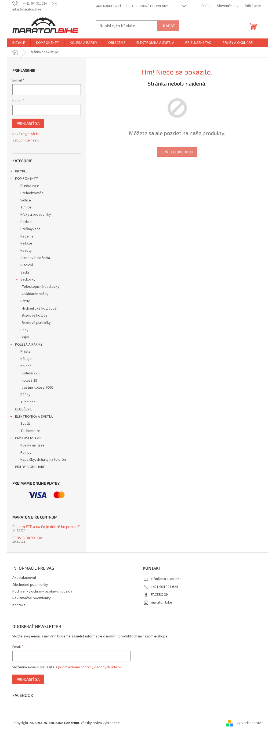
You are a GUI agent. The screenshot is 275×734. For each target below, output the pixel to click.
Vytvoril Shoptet (250, 723)
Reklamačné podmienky (31, 598)
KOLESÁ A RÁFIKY (28, 344)
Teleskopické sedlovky (40, 286)
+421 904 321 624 (164, 587)
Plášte (25, 351)
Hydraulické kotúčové (39, 308)
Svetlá (25, 423)
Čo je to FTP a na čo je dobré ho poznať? (46, 526)
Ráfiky (25, 395)
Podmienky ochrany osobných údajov (42, 591)
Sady (24, 330)
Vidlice (25, 200)
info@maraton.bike (166, 578)
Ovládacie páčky (35, 294)
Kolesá (25, 366)
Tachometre (30, 431)
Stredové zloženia (35, 258)
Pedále (26, 222)
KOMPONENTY (26, 178)
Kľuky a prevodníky (35, 214)
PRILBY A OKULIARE (30, 467)
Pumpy (25, 452)
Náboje (26, 358)
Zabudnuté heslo (25, 140)
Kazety (26, 250)
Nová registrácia (25, 134)
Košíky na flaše (32, 445)
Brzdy (25, 301)
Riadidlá (26, 265)
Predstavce (29, 186)
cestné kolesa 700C (37, 387)
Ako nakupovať (108, 6)
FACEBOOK (159, 594)
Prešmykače (30, 229)
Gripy (24, 337)
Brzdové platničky (36, 322)
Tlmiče (25, 207)
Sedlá (25, 272)
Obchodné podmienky (150, 6)
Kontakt (18, 605)
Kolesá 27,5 (31, 373)
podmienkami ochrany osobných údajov (90, 667)
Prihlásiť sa (28, 123)
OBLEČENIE (23, 409)
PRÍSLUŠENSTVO (28, 438)
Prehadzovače (32, 193)
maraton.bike (161, 602)
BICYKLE (21, 171)
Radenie (27, 236)
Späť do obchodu (177, 152)
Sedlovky (27, 279)
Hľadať (168, 25)
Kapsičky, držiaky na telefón (43, 459)
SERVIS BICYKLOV (27, 538)
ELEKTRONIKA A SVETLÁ (34, 416)
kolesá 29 (29, 380)
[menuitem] (18, 42)
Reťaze (26, 243)
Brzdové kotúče (35, 315)
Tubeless (27, 402)
